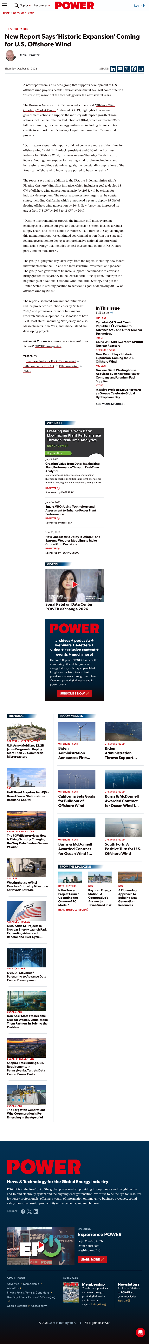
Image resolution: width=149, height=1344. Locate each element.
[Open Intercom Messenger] (140, 1332)
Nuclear (101, 318)
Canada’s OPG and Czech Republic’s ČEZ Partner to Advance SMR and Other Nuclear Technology (119, 327)
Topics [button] (24, 5)
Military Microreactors (23, 741)
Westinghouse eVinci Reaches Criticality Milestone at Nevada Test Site (27, 886)
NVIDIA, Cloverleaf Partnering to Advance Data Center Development (26, 976)
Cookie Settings (17, 1306)
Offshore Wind (23, 13)
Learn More (90, 1259)
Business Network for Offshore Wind (51, 361)
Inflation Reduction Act (38, 366)
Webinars (54, 423)
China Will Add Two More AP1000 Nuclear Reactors (119, 343)
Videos (52, 564)
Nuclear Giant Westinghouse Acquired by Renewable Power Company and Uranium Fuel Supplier (117, 375)
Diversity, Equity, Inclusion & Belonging (31, 1297)
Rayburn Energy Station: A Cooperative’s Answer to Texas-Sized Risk (100, 897)
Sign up (123, 1300)
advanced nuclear (19, 922)
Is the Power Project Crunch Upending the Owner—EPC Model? (68, 897)
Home (6, 13)
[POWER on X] (30, 1211)
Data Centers (16, 968)
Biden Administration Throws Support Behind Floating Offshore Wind (119, 757)
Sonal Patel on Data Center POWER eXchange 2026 (69, 606)
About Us (13, 1288)
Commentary (14, 1012)
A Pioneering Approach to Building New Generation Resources (128, 897)
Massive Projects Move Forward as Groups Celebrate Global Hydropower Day (118, 393)
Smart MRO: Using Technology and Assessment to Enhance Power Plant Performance (70, 510)
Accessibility (39, 1306)
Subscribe (97, 1304)
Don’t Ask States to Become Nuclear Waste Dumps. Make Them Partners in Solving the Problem (27, 1021)
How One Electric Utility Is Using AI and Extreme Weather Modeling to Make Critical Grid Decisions (72, 540)
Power (99, 338)
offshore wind (68, 366)
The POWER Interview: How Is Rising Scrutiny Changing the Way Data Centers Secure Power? (27, 841)
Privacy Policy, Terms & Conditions (28, 1292)
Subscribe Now (72, 693)
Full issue (103, 313)
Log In (138, 5)
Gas (9, 788)
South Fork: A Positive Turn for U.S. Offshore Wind (123, 848)
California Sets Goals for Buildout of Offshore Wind (76, 801)
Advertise (13, 1284)
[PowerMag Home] (74, 5)
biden (27, 371)
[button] (5, 5)
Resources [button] (41, 5)
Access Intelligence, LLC (65, 1323)
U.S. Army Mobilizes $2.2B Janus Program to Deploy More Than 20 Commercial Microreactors (25, 751)
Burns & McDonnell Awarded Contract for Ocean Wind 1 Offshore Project (122, 803)
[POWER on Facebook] (23, 1211)
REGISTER (51, 488)
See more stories (110, 404)
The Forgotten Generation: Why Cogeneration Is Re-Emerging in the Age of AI (26, 1113)
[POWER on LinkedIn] (36, 1211)
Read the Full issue (71, 909)
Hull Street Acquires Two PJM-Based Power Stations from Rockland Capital (28, 795)
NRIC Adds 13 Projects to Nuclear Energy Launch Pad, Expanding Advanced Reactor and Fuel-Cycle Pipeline (27, 933)
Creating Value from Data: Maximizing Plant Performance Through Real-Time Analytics (72, 467)
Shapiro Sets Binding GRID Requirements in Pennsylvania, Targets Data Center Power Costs (26, 1068)
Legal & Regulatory (20, 831)
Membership (31, 1284)
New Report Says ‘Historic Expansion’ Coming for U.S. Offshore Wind (115, 357)
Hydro (99, 385)
